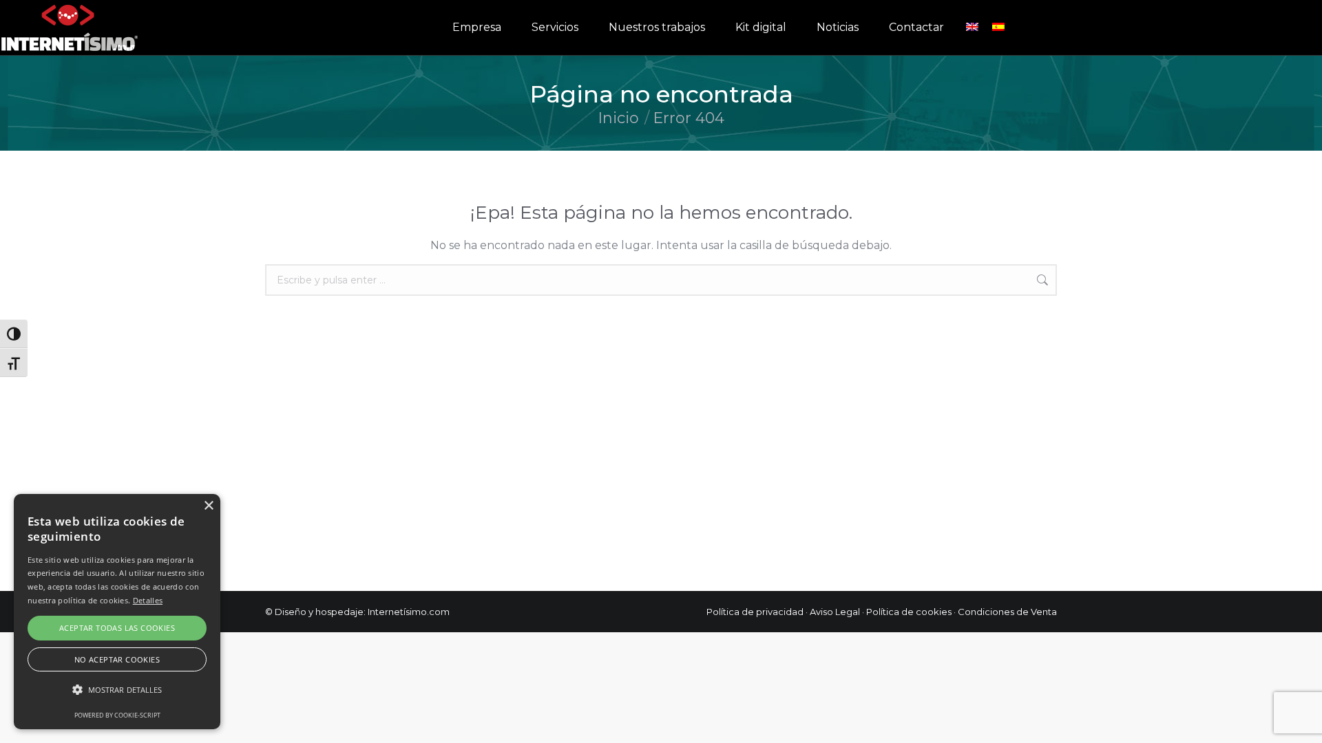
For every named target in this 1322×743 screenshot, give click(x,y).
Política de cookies (909, 611)
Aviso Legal (835, 611)
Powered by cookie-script (117, 715)
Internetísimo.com (409, 611)
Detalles (147, 600)
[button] (117, 690)
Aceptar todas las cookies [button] (117, 628)
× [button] (208, 506)
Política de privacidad (755, 611)
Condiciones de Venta (1007, 611)
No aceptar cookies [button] (117, 659)
